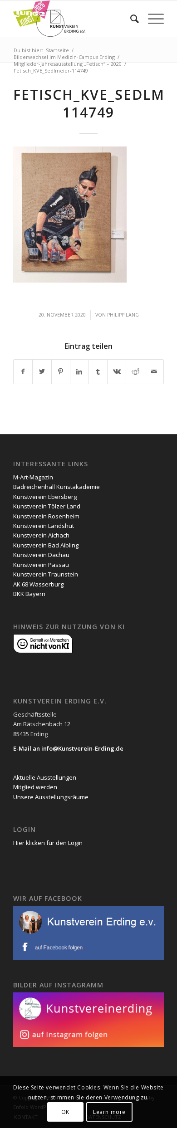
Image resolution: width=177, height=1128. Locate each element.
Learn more (109, 1112)
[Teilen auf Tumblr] (98, 371)
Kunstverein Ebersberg (45, 497)
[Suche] (130, 18)
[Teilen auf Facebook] (23, 371)
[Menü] (151, 18)
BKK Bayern (29, 594)
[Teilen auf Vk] (117, 371)
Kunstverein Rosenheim (46, 516)
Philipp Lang (123, 315)
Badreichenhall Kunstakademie (56, 487)
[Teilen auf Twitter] (42, 371)
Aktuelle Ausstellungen (44, 777)
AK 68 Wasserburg (38, 584)
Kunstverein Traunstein (45, 574)
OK (65, 1112)
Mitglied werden (35, 787)
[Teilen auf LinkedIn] (79, 371)
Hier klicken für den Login (48, 843)
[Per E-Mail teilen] (154, 371)
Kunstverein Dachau (41, 555)
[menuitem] (130, 18)
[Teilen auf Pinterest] (61, 371)
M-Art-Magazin (33, 477)
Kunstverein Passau (41, 565)
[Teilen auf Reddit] (135, 371)
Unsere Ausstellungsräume (50, 797)
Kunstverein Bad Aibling (46, 545)
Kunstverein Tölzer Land (46, 506)
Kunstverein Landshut (43, 526)
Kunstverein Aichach (41, 535)
